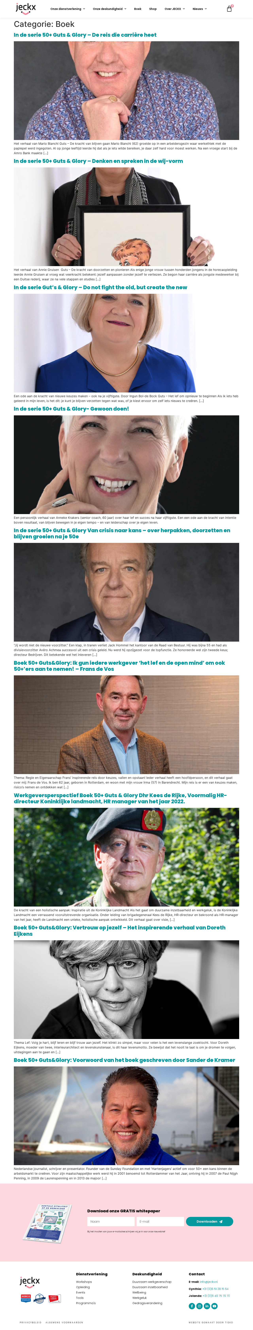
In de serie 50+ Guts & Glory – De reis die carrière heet (85, 34)
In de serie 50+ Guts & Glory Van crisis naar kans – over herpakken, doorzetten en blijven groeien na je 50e (122, 533)
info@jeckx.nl (209, 1282)
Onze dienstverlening (65, 9)
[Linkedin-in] (207, 1306)
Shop (153, 9)
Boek (137, 9)
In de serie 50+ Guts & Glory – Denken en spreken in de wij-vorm (98, 161)
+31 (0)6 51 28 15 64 (215, 1289)
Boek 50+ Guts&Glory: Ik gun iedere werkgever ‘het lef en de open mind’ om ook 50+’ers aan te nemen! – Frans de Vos (119, 666)
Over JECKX (173, 9)
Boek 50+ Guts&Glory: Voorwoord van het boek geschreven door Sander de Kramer (124, 1060)
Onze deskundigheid (108, 9)
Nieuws (198, 9)
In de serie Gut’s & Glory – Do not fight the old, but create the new (100, 287)
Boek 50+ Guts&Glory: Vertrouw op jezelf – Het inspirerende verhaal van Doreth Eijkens (120, 930)
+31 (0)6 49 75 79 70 (216, 1296)
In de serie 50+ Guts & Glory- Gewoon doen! (71, 408)
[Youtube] (214, 1306)
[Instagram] (199, 1306)
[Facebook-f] (192, 1306)
